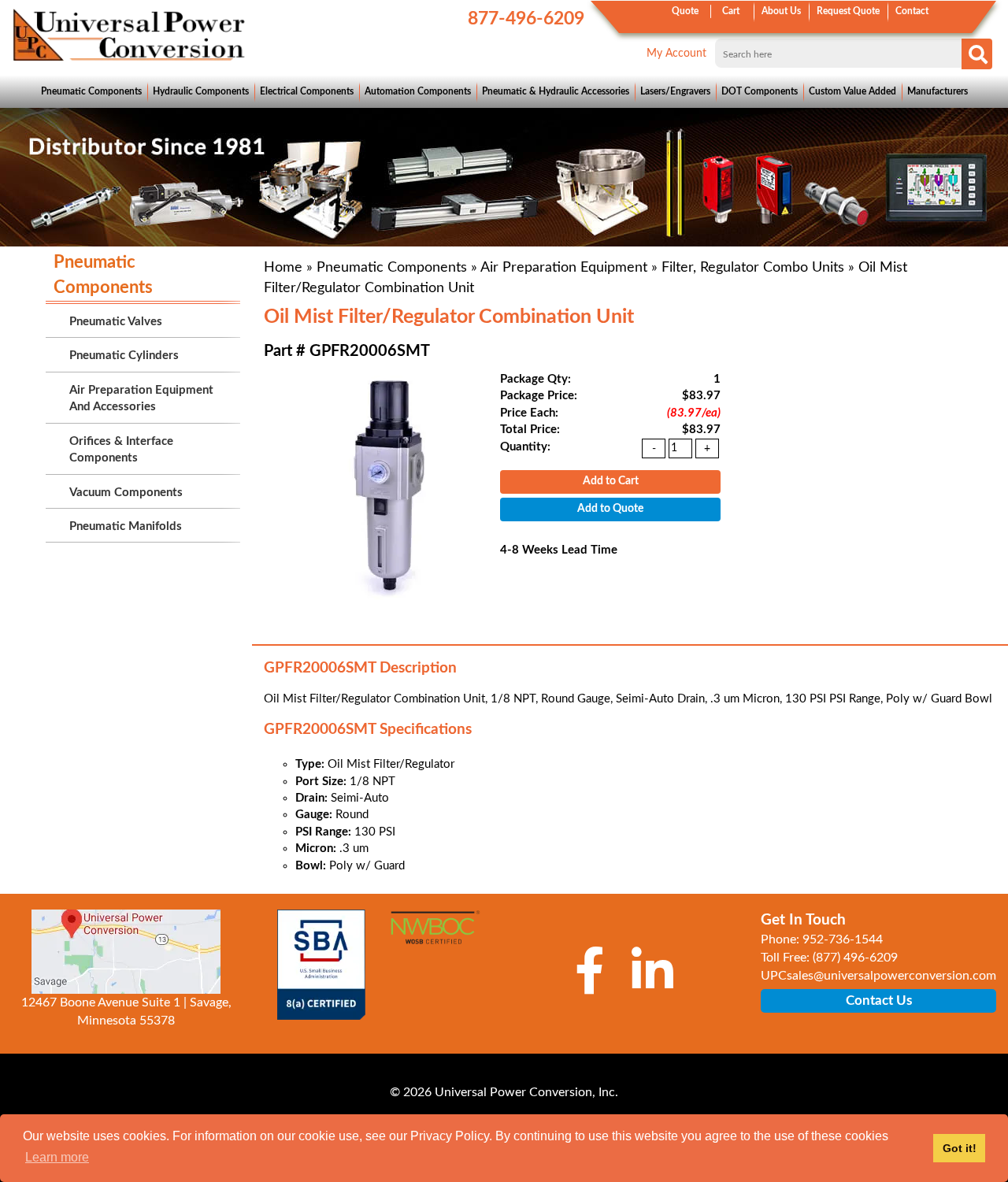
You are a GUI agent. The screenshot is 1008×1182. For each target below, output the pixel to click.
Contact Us (879, 1000)
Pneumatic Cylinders (124, 355)
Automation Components (418, 91)
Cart (730, 11)
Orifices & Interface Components (121, 449)
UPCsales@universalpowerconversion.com (878, 975)
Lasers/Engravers (675, 91)
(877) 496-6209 (855, 957)
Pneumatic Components (91, 91)
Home (283, 268)
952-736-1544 (842, 939)
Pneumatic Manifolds (125, 526)
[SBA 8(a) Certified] (321, 965)
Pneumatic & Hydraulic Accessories (555, 91)
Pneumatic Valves (115, 322)
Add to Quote (610, 508)
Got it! (959, 1148)
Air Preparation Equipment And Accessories (141, 398)
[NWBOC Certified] (435, 935)
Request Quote (848, 11)
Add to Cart (611, 481)
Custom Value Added (852, 91)
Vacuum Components (126, 492)
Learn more (57, 1157)
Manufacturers (937, 91)
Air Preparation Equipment (563, 268)
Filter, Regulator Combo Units (753, 268)
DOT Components (759, 91)
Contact (911, 11)
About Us (781, 11)
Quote (685, 11)
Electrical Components (307, 91)
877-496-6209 (526, 18)
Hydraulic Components (201, 91)
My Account (676, 53)
